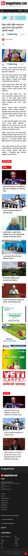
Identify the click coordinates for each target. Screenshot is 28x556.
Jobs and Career (4, 507)
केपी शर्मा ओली (6, 13)
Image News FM (4, 503)
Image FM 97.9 (4, 500)
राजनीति (2, 541)
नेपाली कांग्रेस (20, 13)
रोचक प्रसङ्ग (17, 539)
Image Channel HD (5, 498)
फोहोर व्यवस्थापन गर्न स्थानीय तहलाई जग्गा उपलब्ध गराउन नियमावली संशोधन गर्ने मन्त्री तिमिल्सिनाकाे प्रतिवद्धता (12, 455)
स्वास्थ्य (16, 541)
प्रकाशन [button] (20, 11)
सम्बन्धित (5, 168)
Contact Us (3, 494)
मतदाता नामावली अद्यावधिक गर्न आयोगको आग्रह (13, 433)
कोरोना (13, 13)
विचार (2, 543)
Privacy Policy (4, 509)
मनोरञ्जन (16, 545)
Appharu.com (16, 553)
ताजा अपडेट (6, 393)
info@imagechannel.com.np (6, 489)
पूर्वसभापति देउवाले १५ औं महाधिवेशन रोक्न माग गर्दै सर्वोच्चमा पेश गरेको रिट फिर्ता (12, 412)
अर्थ (1, 545)
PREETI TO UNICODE (5, 536)
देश (1, 539)
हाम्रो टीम (3, 527)
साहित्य (16, 543)
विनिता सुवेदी (9, 39)
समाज (2, 548)
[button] (25, 11)
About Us (3, 496)
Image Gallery (4, 505)
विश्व (15, 536)
